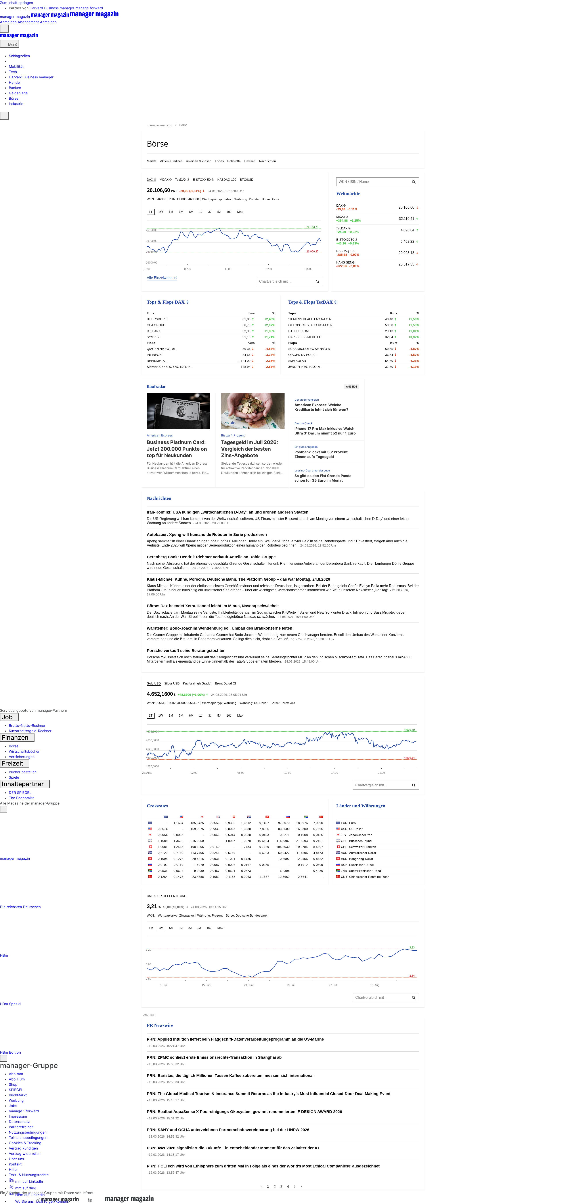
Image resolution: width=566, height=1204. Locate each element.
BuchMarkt (18, 1095)
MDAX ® (166, 179)
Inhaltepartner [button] (23, 784)
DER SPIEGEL (20, 792)
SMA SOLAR (297, 361)
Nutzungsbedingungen (27, 1132)
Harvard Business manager (52, 8)
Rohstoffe (234, 161)
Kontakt (15, 1164)
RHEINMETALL (157, 361)
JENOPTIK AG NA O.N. (304, 366)
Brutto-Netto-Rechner (27, 725)
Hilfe (13, 1169)
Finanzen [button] (16, 737)
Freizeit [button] (13, 763)
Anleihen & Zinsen (198, 161)
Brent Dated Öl (225, 683)
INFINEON (154, 355)
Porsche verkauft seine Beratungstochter (186, 650)
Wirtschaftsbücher (24, 751)
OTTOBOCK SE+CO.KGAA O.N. (310, 325)
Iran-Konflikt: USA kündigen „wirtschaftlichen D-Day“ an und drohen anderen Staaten (227, 512)
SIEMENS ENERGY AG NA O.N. (169, 366)
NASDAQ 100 (226, 179)
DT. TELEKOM (298, 331)
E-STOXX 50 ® (203, 179)
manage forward (89, 8)
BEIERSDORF (157, 319)
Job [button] (8, 717)
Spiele (14, 777)
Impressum (18, 1116)
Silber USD (172, 683)
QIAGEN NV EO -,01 (161, 349)
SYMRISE (154, 337)
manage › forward (24, 1111)
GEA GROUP (156, 325)
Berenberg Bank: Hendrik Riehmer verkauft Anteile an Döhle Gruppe (211, 557)
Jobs (13, 1105)
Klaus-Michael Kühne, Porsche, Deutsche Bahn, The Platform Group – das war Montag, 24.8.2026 (238, 579)
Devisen (250, 161)
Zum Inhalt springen (16, 2)
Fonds (219, 161)
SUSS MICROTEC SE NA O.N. (309, 349)
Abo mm (16, 1074)
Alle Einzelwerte (159, 278)
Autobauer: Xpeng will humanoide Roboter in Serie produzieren (207, 534)
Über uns (16, 1159)
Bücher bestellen (22, 772)
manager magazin (159, 125)
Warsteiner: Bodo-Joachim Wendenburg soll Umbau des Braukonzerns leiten (219, 628)
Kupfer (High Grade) (197, 683)
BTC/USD (246, 179)
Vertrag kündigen (23, 1148)
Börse (13, 746)
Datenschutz (19, 1121)
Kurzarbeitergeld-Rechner (30, 731)
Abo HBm (17, 1079)
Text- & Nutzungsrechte (29, 1175)
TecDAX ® (182, 179)
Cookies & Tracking (25, 1143)
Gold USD (154, 683)
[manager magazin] (19, 37)
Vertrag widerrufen (24, 1153)
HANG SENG (345, 262)
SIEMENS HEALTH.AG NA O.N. (310, 319)
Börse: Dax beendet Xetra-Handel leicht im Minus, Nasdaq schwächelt (213, 606)
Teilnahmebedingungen (28, 1137)
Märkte (152, 161)
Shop (13, 1084)
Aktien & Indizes (171, 161)
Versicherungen (21, 756)
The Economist (21, 798)
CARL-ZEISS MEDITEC (304, 337)
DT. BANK (154, 331)
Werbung (16, 1100)
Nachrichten (267, 161)
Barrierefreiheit (21, 1127)
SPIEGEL (16, 1090)
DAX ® (151, 179)
